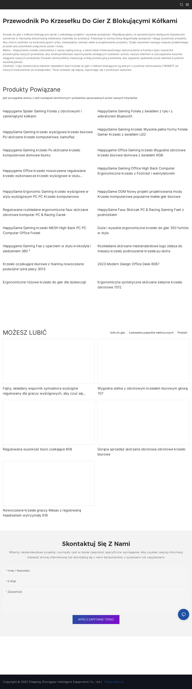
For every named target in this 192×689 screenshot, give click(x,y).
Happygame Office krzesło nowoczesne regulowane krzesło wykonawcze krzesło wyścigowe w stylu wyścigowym (44, 173)
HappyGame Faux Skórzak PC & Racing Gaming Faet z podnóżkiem (141, 212)
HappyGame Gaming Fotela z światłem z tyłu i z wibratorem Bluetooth (135, 113)
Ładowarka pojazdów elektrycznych (151, 332)
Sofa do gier (117, 332)
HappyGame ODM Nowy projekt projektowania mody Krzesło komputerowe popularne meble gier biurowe (140, 194)
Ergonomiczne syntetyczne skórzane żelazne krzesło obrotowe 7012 (140, 284)
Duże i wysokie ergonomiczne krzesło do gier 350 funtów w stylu (143, 230)
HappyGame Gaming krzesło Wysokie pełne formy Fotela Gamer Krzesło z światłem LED (143, 131)
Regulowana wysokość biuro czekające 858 (37, 449)
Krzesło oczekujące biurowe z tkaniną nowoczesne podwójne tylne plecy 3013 (43, 266)
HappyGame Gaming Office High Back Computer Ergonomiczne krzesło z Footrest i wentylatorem (136, 170)
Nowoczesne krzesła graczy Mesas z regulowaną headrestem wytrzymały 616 (42, 512)
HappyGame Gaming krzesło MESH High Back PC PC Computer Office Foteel (44, 230)
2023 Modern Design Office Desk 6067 (128, 264)
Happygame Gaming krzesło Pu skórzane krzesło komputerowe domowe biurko (41, 152)
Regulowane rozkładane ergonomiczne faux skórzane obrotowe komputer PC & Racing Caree (45, 212)
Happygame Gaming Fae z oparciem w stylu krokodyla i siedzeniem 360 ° (47, 248)
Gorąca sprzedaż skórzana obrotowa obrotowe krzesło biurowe (141, 451)
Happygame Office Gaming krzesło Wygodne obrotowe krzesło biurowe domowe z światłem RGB (141, 152)
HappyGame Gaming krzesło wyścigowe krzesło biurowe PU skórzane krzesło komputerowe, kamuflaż (48, 134)
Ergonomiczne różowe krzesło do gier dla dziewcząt (44, 282)
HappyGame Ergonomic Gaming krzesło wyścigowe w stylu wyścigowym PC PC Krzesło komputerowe (45, 194)
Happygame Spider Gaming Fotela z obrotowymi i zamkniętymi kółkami (42, 113)
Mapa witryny (114, 682)
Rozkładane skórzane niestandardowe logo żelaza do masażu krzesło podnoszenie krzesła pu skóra (140, 248)
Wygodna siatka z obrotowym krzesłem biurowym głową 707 (143, 390)
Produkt (182, 332)
